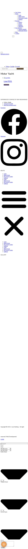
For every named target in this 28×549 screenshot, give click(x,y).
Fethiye (20, 22)
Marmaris (20, 26)
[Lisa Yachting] (14, 7)
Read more (6, 84)
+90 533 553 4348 (8, 103)
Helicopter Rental (22, 30)
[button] (14, 213)
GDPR (2, 439)
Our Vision (18, 12)
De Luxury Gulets (22, 18)
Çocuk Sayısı (4, 512)
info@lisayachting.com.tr (10, 105)
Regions (17, 21)
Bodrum (20, 25)
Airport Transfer (22, 29)
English (12, 66)
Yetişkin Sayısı (4, 482)
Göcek (20, 23)
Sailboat (20, 19)
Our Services (18, 28)
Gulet (19, 15)
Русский (17, 66)
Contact (17, 33)
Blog (16, 32)
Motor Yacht (21, 16)
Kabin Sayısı (4, 451)
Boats (16, 14)
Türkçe (7, 66)
